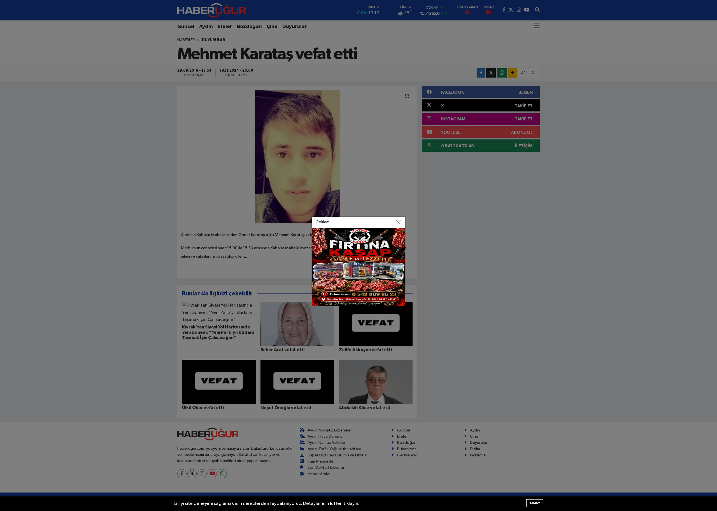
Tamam (534, 503)
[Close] (398, 222)
